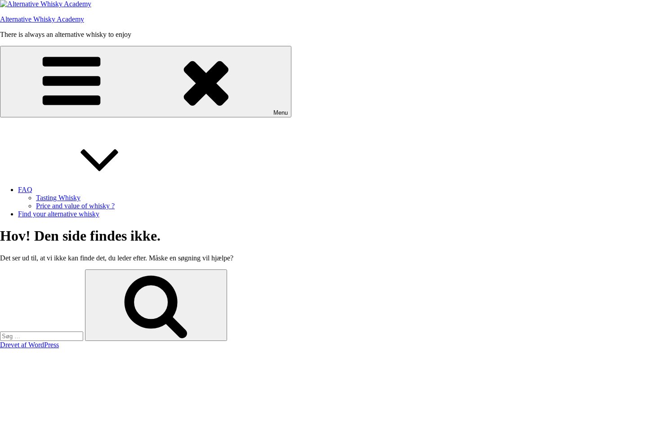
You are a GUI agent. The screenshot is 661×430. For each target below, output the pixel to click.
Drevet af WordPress (29, 345)
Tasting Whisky (58, 198)
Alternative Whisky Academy (42, 19)
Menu (280, 112)
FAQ (25, 189)
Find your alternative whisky (58, 214)
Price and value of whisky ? (75, 206)
